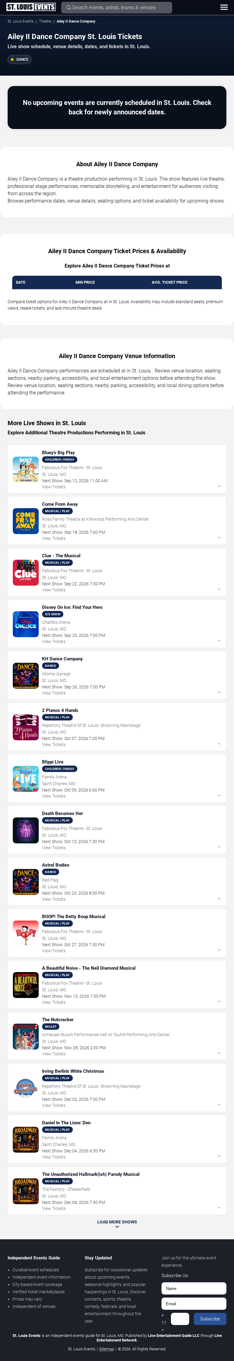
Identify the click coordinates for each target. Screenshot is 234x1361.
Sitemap (106, 1349)
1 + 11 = (163, 1318)
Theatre (45, 21)
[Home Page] (31, 7)
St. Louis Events (21, 21)
